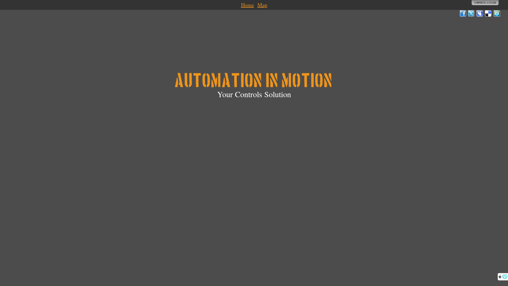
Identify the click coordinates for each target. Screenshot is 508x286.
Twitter (471, 13)
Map (262, 4)
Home (247, 4)
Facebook (463, 13)
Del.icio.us (488, 13)
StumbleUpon (497, 13)
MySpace (480, 13)
